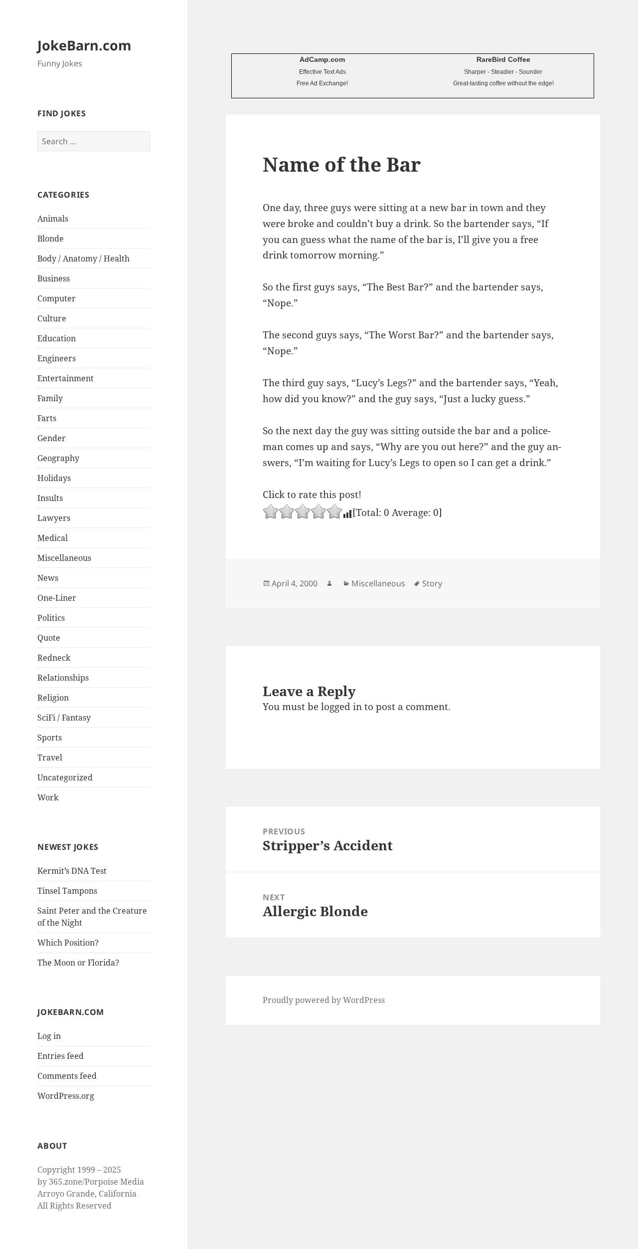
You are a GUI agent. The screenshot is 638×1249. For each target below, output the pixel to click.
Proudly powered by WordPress (324, 1000)
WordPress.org (65, 1095)
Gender (51, 438)
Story (432, 583)
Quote (48, 637)
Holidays (54, 478)
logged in (341, 706)
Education (56, 338)
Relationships (63, 677)
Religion (53, 697)
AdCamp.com (322, 59)
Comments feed (67, 1075)
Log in (49, 1035)
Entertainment (65, 378)
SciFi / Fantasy (64, 717)
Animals (52, 218)
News (47, 577)
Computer (56, 298)
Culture (51, 318)
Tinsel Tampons (67, 890)
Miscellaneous (64, 557)
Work (47, 797)
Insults (50, 498)
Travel (49, 757)
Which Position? (68, 942)
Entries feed (60, 1055)
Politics (51, 617)
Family (50, 398)
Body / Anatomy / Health (83, 258)
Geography (58, 458)
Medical (52, 537)
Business (53, 278)
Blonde (50, 238)
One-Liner (56, 597)
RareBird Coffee (503, 59)
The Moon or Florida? (78, 962)
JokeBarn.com (84, 45)
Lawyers (53, 517)
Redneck (53, 657)
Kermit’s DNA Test (72, 870)
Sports (49, 737)
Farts (46, 418)
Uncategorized (65, 777)
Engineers (56, 358)
